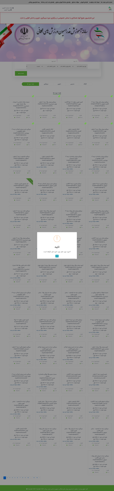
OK (57, 256)
